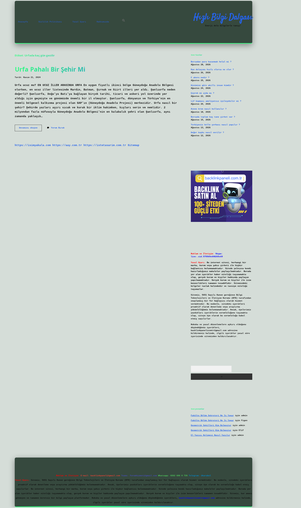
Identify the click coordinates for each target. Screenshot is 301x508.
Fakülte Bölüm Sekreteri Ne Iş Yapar (212, 415)
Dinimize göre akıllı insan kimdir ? (212, 85)
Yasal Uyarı (79, 22)
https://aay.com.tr (67, 145)
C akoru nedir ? (200, 77)
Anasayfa (23, 22)
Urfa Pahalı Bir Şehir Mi (50, 69)
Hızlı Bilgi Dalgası (223, 17)
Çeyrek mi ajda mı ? (202, 93)
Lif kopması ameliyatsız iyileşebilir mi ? (216, 101)
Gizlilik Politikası (50, 22)
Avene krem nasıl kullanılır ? (208, 109)
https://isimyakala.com (33, 145)
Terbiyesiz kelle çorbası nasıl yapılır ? (215, 125)
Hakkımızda (103, 22)
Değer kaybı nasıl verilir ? (207, 132)
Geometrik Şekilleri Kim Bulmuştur (211, 425)
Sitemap (133, 145)
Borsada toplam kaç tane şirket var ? (213, 117)
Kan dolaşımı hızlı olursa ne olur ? (212, 69)
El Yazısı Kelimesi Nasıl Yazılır (210, 435)
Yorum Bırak (57, 128)
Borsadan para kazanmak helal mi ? (211, 62)
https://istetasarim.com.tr (105, 145)
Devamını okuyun (30, 129)
